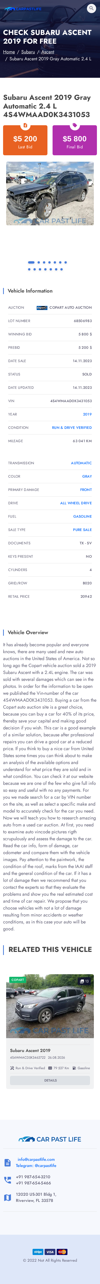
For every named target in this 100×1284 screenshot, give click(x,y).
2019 (87, 414)
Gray (87, 476)
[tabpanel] (50, 194)
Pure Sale (82, 529)
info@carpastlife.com (36, 1159)
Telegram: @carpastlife (36, 1166)
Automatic (81, 463)
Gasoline (82, 516)
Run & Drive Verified (72, 427)
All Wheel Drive (76, 503)
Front (86, 489)
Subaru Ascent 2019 (30, 1050)
